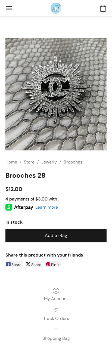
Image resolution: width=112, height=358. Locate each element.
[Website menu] (9, 8)
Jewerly (49, 162)
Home (11, 162)
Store (29, 162)
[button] (56, 8)
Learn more (46, 207)
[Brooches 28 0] (56, 94)
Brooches (73, 162)
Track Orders (56, 318)
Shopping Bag (56, 338)
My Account (56, 298)
